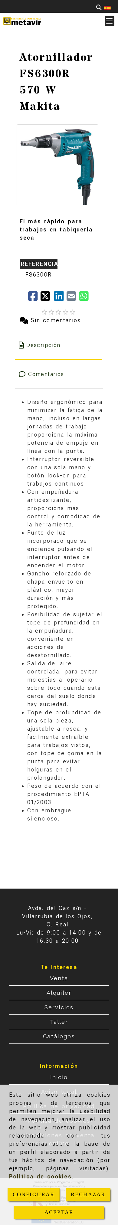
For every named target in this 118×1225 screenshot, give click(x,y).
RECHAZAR (88, 1194)
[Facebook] (34, 298)
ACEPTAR (59, 1212)
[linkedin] (60, 298)
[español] (107, 7)
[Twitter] (47, 298)
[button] (109, 21)
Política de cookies (40, 1176)
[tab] (59, 345)
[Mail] (73, 298)
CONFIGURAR (34, 1194)
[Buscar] (99, 7)
